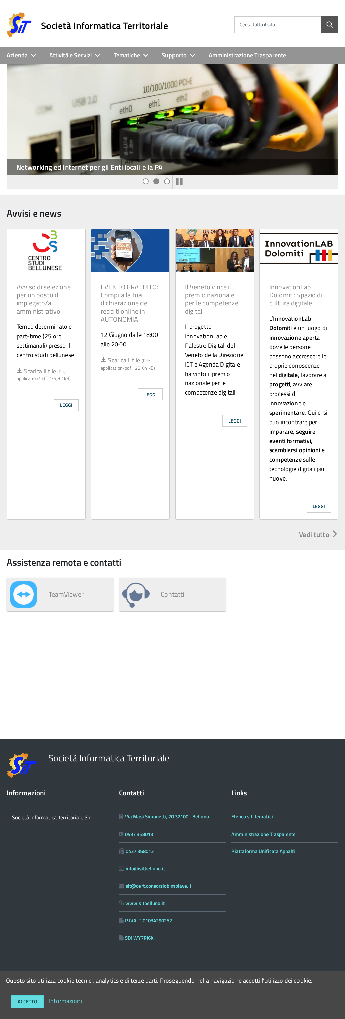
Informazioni (65, 1001)
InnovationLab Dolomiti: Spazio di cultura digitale (295, 295)
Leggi (66, 404)
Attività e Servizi (70, 55)
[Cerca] (329, 24)
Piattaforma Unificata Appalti (263, 851)
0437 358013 (139, 834)
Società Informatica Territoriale (104, 25)
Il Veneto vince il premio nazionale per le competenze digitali (211, 299)
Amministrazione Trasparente (247, 55)
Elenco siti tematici (252, 816)
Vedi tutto (315, 534)
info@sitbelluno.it (145, 868)
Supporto (174, 55)
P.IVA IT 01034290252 (148, 920)
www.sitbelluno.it (145, 903)
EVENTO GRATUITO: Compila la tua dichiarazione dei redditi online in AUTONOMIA (129, 303)
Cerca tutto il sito (257, 24)
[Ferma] (179, 181)
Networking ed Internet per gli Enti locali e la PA (89, 167)
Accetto (27, 1002)
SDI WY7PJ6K (139, 938)
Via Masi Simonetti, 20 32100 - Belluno (167, 816)
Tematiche (127, 55)
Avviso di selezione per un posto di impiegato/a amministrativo (44, 299)
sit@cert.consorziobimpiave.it (158, 886)
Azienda (17, 55)
